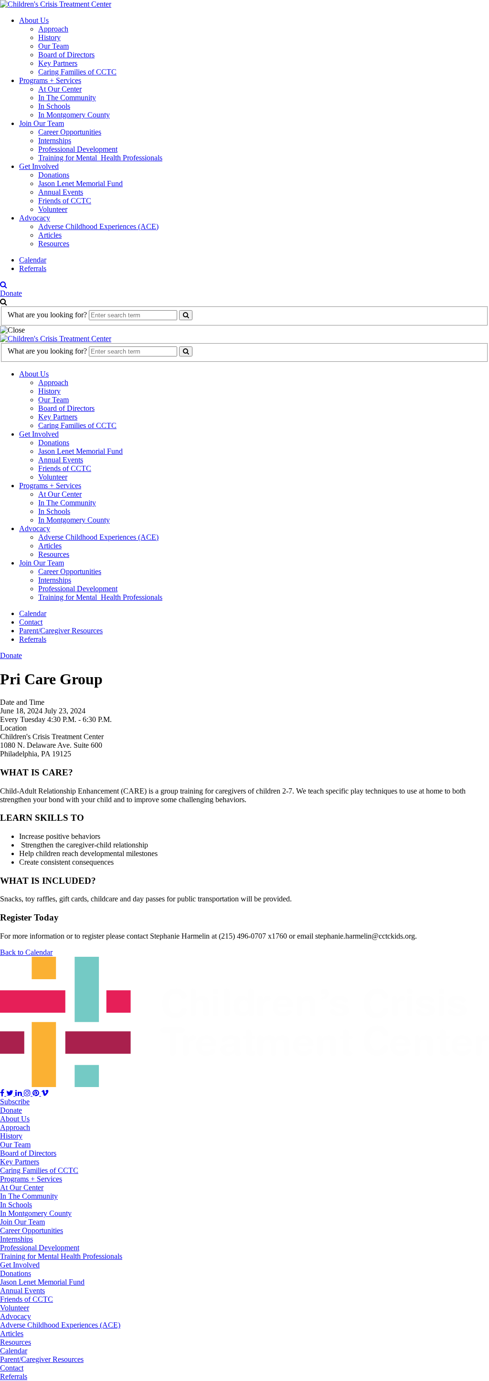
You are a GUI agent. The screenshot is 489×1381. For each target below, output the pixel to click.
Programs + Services (50, 80)
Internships (54, 140)
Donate (11, 293)
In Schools (54, 106)
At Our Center (60, 89)
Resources (53, 244)
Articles (50, 235)
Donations (53, 175)
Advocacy (34, 218)
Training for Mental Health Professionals (100, 158)
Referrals (32, 268)
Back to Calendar (26, 952)
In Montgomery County (74, 115)
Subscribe (15, 1102)
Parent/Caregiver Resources (61, 631)
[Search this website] (185, 315)
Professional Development (77, 149)
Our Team (53, 46)
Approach (53, 29)
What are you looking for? (47, 315)
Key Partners (57, 63)
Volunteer (52, 209)
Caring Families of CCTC (77, 72)
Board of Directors (66, 55)
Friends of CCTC (64, 201)
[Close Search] (12, 330)
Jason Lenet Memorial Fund (80, 183)
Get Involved (39, 166)
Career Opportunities (69, 132)
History (49, 37)
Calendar (32, 260)
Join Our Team (41, 123)
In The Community (67, 98)
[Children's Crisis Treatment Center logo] (55, 4)
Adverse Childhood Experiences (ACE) (98, 226)
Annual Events (60, 192)
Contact (31, 622)
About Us (34, 20)
